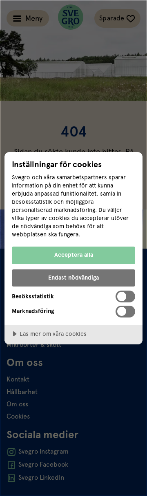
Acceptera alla (73, 254)
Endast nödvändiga (73, 277)
